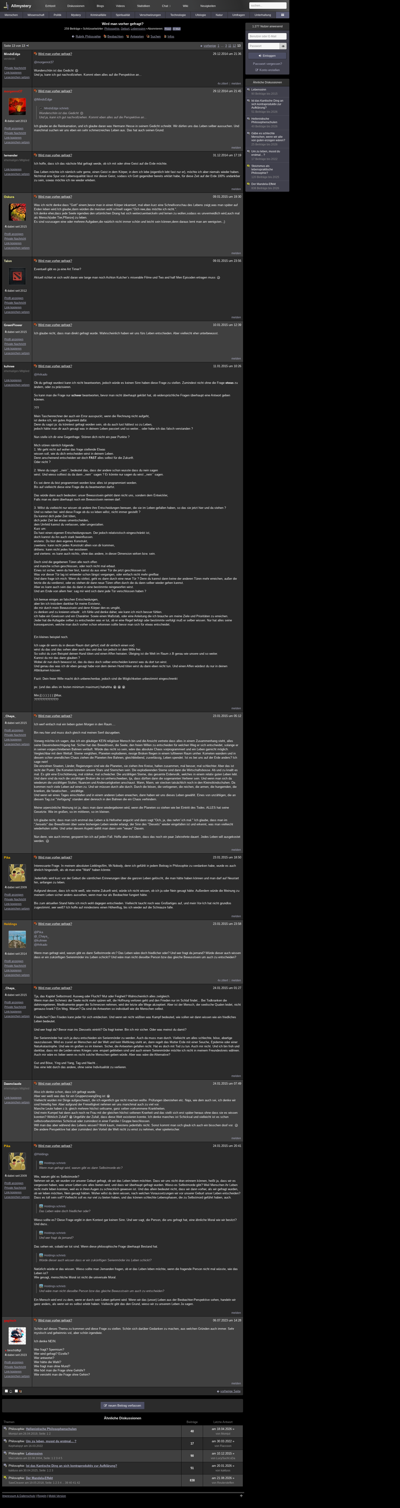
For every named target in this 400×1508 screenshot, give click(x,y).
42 (78, 1482)
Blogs (100, 6)
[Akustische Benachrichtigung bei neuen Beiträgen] (9, 1391)
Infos (171, 36)
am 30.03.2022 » (223, 1441)
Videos (120, 6)
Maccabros (15, 1458)
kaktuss (13, 1470)
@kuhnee (40, 940)
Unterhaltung (263, 15)
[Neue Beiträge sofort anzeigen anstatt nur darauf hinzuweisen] (19, 1391)
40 (70, 1482)
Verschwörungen (150, 15)
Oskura (9, 197)
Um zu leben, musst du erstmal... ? (51, 1441)
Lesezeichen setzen (17, 77)
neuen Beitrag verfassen (124, 1405)
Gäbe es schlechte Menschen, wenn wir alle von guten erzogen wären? (268, 139)
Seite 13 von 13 (14, 45)
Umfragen (238, 15)
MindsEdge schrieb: (56, 108)
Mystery (76, 15)
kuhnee (9, 366)
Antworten (137, 36)
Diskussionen (75, 6)
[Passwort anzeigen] (283, 48)
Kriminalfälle (98, 15)
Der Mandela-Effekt (39, 1478)
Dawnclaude (12, 1084)
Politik (57, 15)
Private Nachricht (15, 68)
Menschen (11, 15)
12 (234, 45)
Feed (168, 29)
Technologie (178, 15)
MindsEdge (12, 54)
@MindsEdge (43, 99)
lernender (11, 155)
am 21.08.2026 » (223, 1478)
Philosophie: (17, 1429)
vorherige (210, 45)
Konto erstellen (269, 70)
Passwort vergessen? (267, 64)
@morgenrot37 (44, 62)
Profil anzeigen (13, 128)
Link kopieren (13, 72)
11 (229, 45)
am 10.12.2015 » (223, 1453)
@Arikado (40, 374)
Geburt (125, 28)
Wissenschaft (36, 15)
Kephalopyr (16, 1446)
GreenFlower (13, 325)
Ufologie (200, 15)
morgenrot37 (13, 91)
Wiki (185, 6)
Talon (8, 261)
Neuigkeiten (208, 6)
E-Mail (176, 29)
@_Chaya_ (41, 936)
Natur (219, 15)
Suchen (155, 36)
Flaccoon (225, 1446)
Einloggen (269, 55)
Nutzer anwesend (267, 26)
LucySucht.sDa (225, 1458)
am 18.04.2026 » (223, 1429)
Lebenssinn (138, 28)
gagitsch (10, 1320)
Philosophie (111, 28)
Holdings (10, 924)
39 (66, 1482)
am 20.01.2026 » (223, 1465)
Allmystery (21, 6)
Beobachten (115, 36)
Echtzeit (50, 6)
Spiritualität (123, 15)
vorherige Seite (230, 1391)
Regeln (42, 1496)
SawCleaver (16, 1482)
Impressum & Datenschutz (18, 1496)
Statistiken (143, 6)
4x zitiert (223, 83)
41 (74, 1482)
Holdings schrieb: (55, 1163)
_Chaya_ (10, 716)
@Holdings (41, 1154)
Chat (166, 6)
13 (239, 45)
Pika (7, 857)
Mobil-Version (57, 1496)
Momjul (13, 1433)
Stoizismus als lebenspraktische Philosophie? (265, 171)
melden (236, 83)
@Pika (38, 932)
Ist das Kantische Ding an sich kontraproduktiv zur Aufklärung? (71, 1465)
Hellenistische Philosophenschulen (51, 1429)
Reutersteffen (225, 1482)
